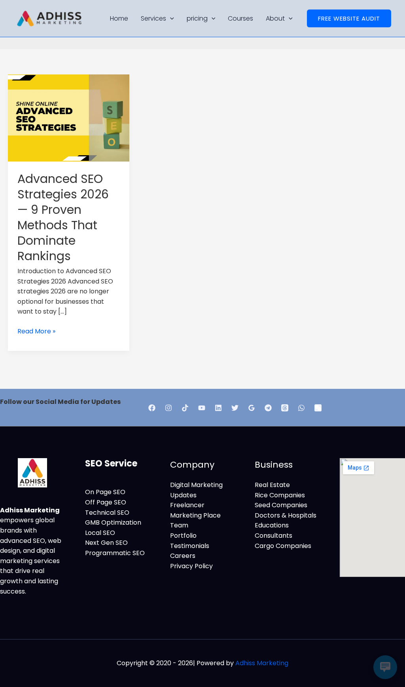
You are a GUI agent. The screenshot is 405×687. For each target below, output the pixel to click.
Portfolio (183, 535)
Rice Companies (280, 495)
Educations (272, 525)
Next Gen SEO (106, 542)
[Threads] (284, 407)
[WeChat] (318, 407)
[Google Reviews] (251, 407)
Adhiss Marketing (261, 663)
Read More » (36, 331)
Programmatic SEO (115, 553)
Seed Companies (281, 505)
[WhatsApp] (301, 407)
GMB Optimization (113, 522)
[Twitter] (234, 407)
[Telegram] (268, 407)
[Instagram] (168, 407)
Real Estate (272, 484)
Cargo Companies (283, 545)
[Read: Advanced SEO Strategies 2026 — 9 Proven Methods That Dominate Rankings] (68, 117)
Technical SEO (107, 512)
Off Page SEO (105, 502)
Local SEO (100, 532)
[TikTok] (185, 407)
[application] (170, 18)
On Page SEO (105, 492)
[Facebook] (151, 407)
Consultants (273, 535)
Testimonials (189, 545)
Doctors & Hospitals (285, 515)
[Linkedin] (218, 407)
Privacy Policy (191, 566)
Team (179, 525)
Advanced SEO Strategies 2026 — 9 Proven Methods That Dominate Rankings (63, 217)
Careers (182, 555)
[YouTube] (201, 407)
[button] (349, 18)
